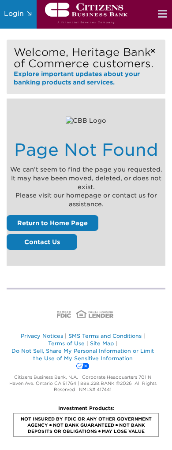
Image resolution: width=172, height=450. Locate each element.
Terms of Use (66, 343)
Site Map (102, 343)
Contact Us (42, 241)
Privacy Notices (42, 336)
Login (15, 14)
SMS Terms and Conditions (105, 336)
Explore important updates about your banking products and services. (83, 66)
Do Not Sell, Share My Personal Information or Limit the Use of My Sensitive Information (82, 355)
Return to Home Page (52, 223)
